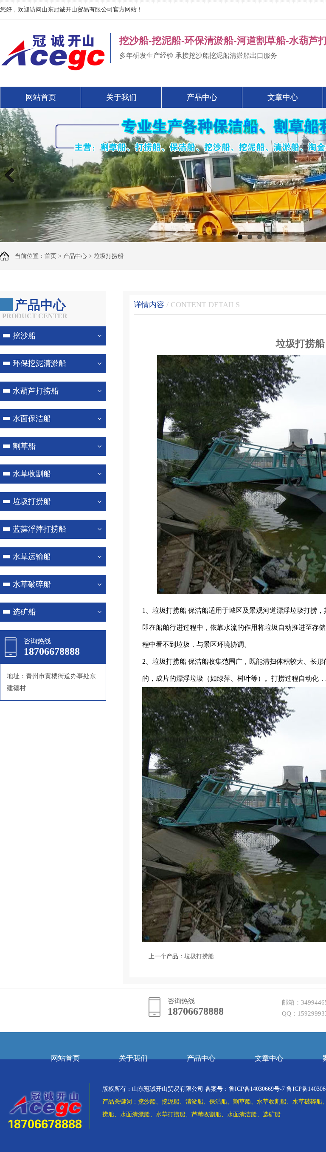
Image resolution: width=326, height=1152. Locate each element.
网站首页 (40, 97)
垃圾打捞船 (109, 256)
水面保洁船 (32, 418)
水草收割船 (32, 474)
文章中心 (282, 97)
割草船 (24, 446)
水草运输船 (32, 556)
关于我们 (121, 97)
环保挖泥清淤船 (39, 363)
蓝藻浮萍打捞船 (39, 529)
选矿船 (24, 612)
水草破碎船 (32, 584)
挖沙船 (24, 335)
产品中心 (202, 97)
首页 (50, 256)
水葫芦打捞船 (36, 391)
